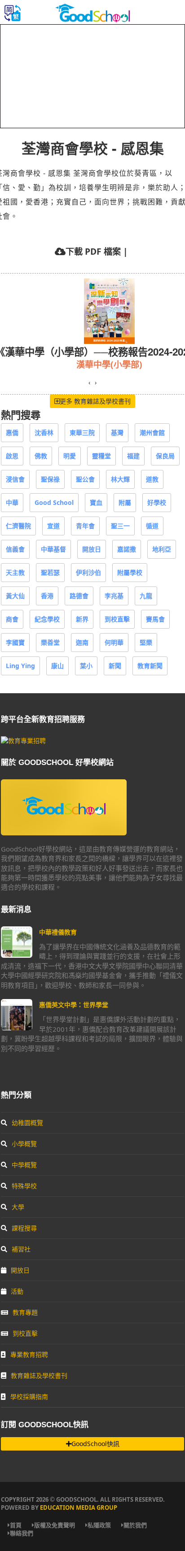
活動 (17, 1291)
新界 (82, 619)
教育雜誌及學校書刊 (39, 1375)
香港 (47, 595)
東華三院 (82, 432)
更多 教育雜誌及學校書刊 (95, 401)
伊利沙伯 (88, 572)
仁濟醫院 (18, 525)
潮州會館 (152, 432)
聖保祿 (50, 479)
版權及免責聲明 (54, 1525)
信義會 (15, 549)
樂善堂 (50, 642)
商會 (12, 619)
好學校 (156, 502)
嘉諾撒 (126, 549)
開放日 (91, 549)
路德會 (79, 595)
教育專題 (25, 1312)
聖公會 (85, 479)
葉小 (86, 665)
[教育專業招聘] (23, 740)
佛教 (41, 456)
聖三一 (120, 525)
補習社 (21, 1249)
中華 (12, 502)
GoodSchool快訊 (95, 1443)
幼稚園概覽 (27, 1122)
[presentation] (89, 382)
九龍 (146, 595)
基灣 (117, 432)
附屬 (125, 502)
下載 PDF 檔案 (93, 251)
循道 (152, 525)
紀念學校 (47, 619)
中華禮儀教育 (58, 932)
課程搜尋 (24, 1228)
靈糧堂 (101, 456)
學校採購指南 (29, 1396)
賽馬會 (155, 619)
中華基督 (53, 549)
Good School (54, 502)
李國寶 (15, 642)
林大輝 (120, 479)
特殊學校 (24, 1186)
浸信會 (15, 479)
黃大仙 (15, 595)
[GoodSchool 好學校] (92, 19)
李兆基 (114, 595)
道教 (152, 479)
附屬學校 (129, 572)
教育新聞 (150, 665)
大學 (18, 1207)
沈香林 (44, 432)
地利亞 (161, 549)
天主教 (15, 572)
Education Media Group (78, 1507)
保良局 (165, 456)
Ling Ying (20, 665)
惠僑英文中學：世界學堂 (73, 1004)
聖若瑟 (50, 572)
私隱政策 (99, 1525)
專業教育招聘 (29, 1354)
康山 (57, 665)
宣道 (53, 525)
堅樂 (146, 642)
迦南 (82, 642)
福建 (133, 456)
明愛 (69, 456)
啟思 (12, 456)
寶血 (96, 502)
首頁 (16, 1525)
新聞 (115, 665)
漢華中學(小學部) (109, 364)
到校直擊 (117, 619)
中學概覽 (24, 1164)
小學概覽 (24, 1143)
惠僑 (12, 432)
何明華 (114, 642)
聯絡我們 (21, 1533)
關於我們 (135, 1525)
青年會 (85, 525)
